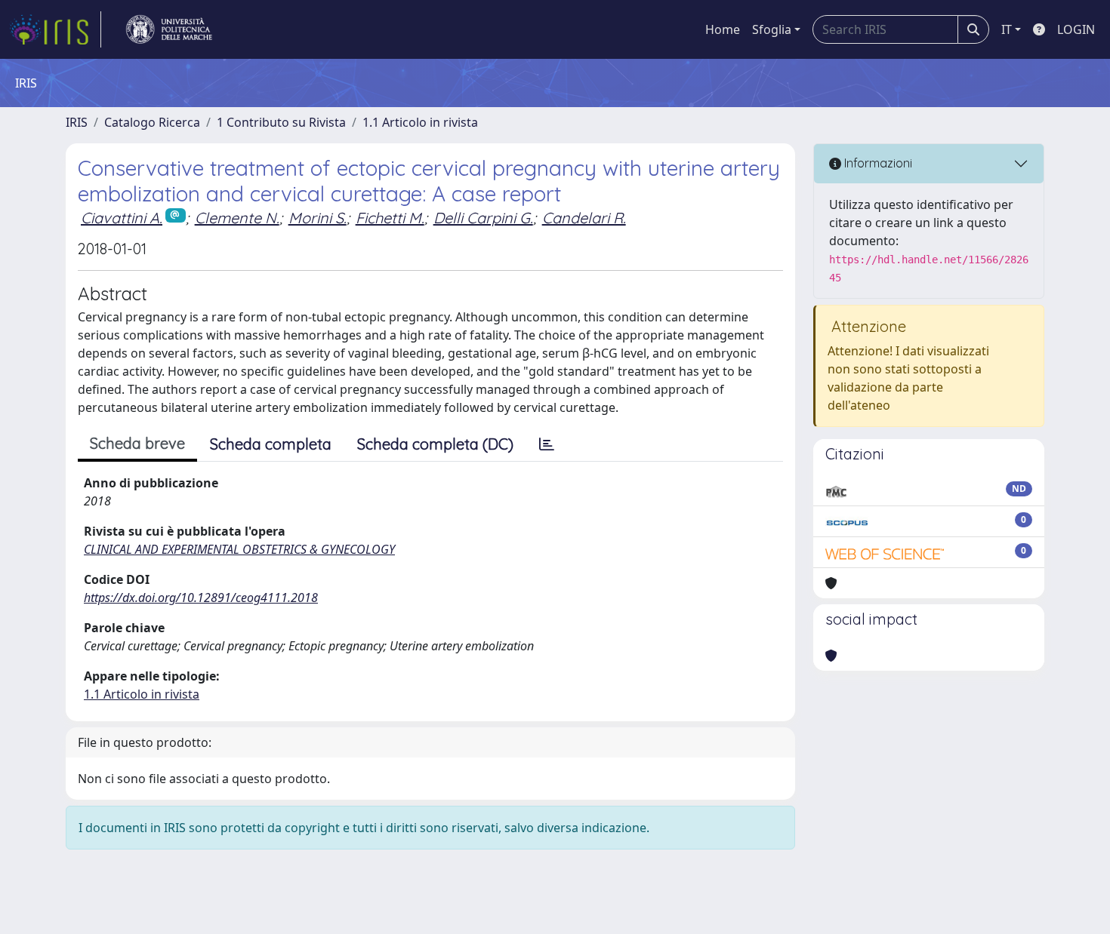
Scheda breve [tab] (137, 443)
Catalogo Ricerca (152, 122)
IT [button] (1006, 29)
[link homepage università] (169, 29)
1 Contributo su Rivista (281, 122)
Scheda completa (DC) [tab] (435, 444)
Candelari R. (584, 217)
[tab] (546, 444)
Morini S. (317, 217)
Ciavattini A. (121, 217)
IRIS (77, 122)
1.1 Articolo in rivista (420, 122)
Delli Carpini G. (483, 217)
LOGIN (1076, 29)
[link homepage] (55, 29)
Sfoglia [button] (771, 29)
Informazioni (876, 163)
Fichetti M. (390, 217)
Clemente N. (237, 217)
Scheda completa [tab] (270, 444)
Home (722, 29)
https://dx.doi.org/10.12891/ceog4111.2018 (201, 597)
